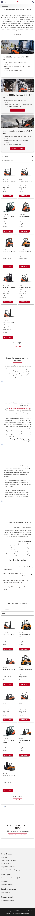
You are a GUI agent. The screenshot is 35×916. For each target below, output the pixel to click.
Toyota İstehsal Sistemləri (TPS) (11, 878)
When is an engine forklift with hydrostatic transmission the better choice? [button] (16, 581)
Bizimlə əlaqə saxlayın (17, 835)
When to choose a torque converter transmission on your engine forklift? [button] (14, 574)
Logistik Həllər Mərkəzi (8, 867)
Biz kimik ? (4, 857)
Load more (17, 346)
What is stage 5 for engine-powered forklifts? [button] (14, 588)
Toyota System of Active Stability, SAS (19, 408)
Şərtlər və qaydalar (8, 911)
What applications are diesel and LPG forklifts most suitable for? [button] (16, 568)
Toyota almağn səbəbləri (8, 860)
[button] (17, 160)
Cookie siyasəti (28, 911)
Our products (5, 6)
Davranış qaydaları (7, 884)
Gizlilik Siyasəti (18, 911)
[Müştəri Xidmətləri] (33, 2)
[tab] (17, 568)
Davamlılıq (4, 881)
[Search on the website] (5, 2)
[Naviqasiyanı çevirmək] (2, 2)
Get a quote (8, 196)
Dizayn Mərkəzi (6, 863)
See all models (19, 110)
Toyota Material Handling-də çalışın (12, 870)
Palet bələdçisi (5, 892)
